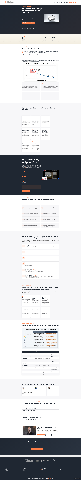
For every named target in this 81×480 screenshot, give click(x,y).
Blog (64, 2)
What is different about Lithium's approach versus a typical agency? (32, 417)
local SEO (25, 167)
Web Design (24, 468)
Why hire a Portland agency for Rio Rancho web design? (30, 415)
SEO (23, 469)
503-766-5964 (72, 2)
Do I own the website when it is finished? (28, 412)
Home (54, 2)
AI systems (37, 148)
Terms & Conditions (41, 478)
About (57, 2)
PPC (37, 166)
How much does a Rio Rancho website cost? (28, 406)
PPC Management (25, 470)
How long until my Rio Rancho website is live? (29, 408)
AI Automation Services (26, 471)
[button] (40, 407)
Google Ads (25, 148)
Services (60, 2)
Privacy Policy (37, 478)
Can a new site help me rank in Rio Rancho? (28, 410)
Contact (67, 2)
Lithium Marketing (50, 478)
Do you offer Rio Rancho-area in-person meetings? (29, 419)
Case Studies (6, 470)
